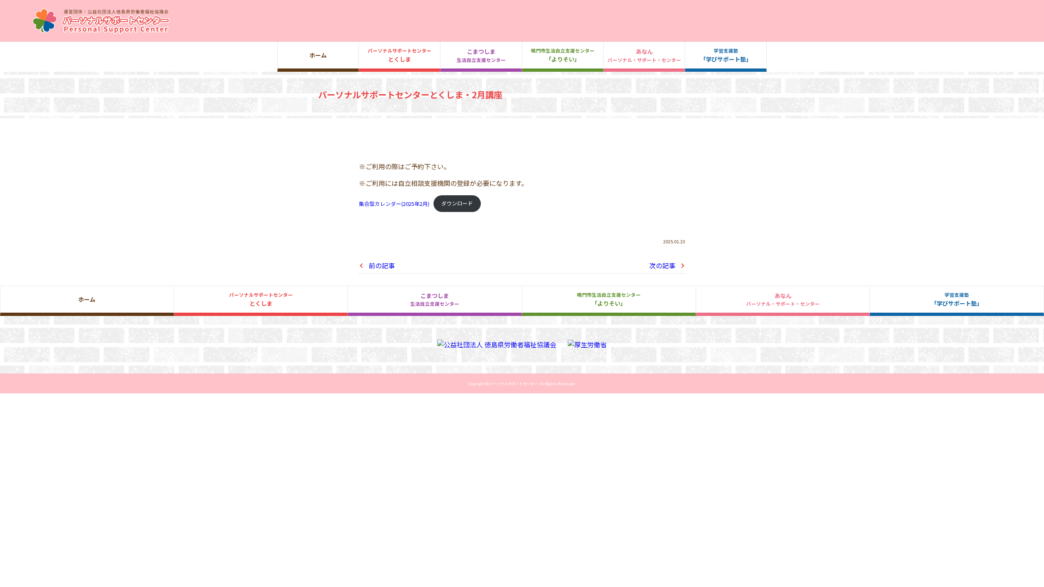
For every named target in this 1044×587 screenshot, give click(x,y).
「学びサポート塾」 (726, 55)
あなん (644, 55)
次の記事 (662, 265)
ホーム (318, 55)
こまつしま (481, 55)
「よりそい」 (563, 55)
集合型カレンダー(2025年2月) (394, 203)
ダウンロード (457, 203)
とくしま (399, 55)
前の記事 (382, 265)
